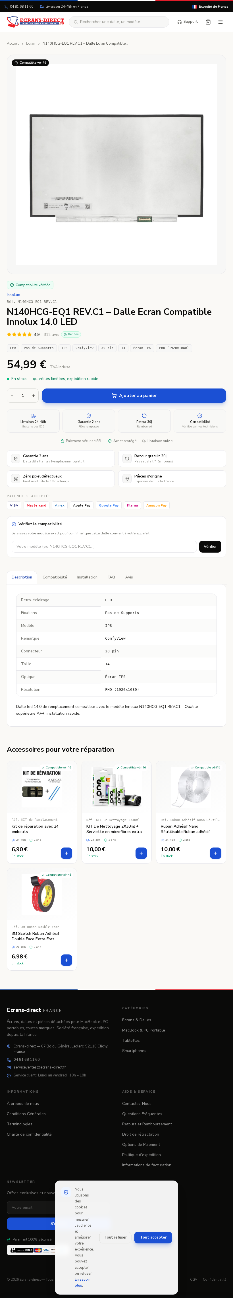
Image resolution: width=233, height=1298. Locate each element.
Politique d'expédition (141, 1155)
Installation (87, 577)
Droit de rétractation (140, 1134)
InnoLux (13, 294)
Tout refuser (115, 1237)
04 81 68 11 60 (21, 6)
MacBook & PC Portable (143, 1030)
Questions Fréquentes (142, 1114)
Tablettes (131, 1040)
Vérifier (210, 546)
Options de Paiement (141, 1144)
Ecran (30, 43)
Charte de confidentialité (29, 1134)
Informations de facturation (146, 1165)
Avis (129, 577)
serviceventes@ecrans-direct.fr (40, 1067)
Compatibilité (55, 577)
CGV (193, 1279)
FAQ (111, 577)
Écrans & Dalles (136, 1020)
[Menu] (220, 22)
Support (191, 21)
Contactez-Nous (136, 1103)
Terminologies (19, 1124)
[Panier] (208, 22)
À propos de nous (23, 1103)
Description (22, 577)
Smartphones (134, 1050)
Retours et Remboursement (147, 1124)
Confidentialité (214, 1279)
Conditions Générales (26, 1114)
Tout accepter (153, 1237)
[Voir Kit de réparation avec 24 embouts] (42, 812)
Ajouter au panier (138, 395)
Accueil (13, 43)
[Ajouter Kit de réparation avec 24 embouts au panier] (66, 853)
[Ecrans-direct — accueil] (35, 22)
